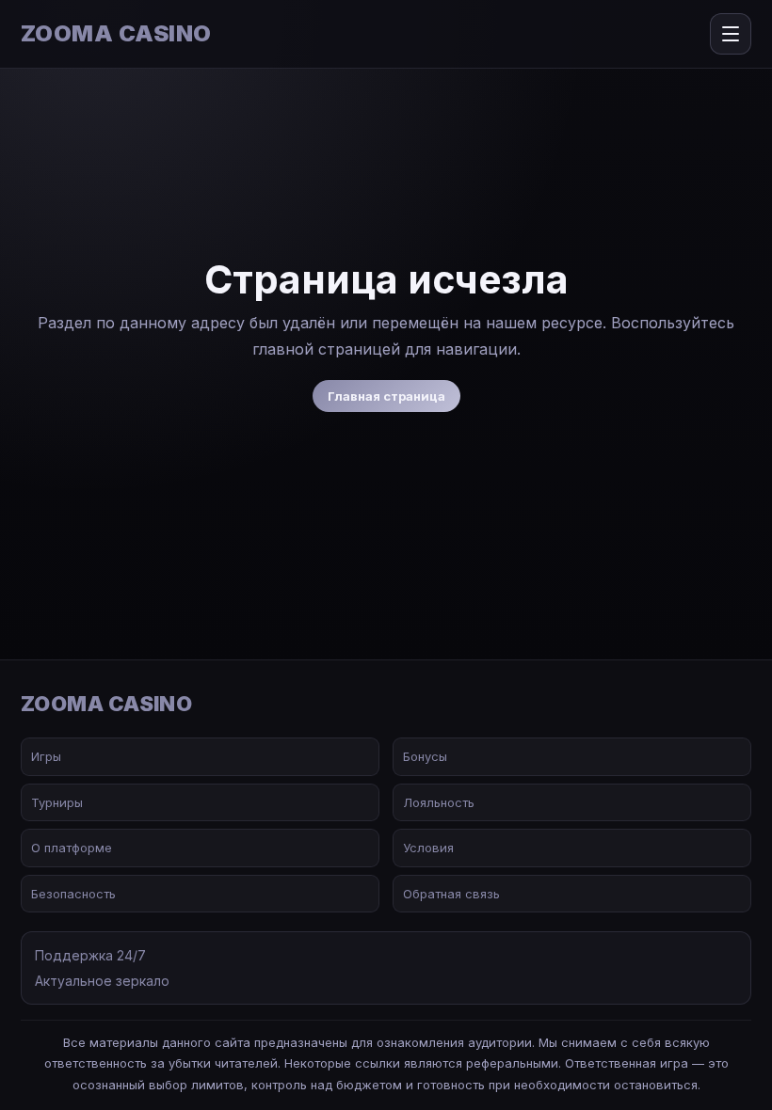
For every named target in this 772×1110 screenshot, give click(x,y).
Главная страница (386, 396)
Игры (46, 756)
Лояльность (438, 802)
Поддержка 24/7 (90, 955)
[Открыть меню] (730, 34)
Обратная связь (451, 893)
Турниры (57, 802)
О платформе (71, 847)
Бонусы (425, 756)
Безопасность (73, 893)
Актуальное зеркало (102, 981)
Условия (428, 847)
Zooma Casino (116, 34)
